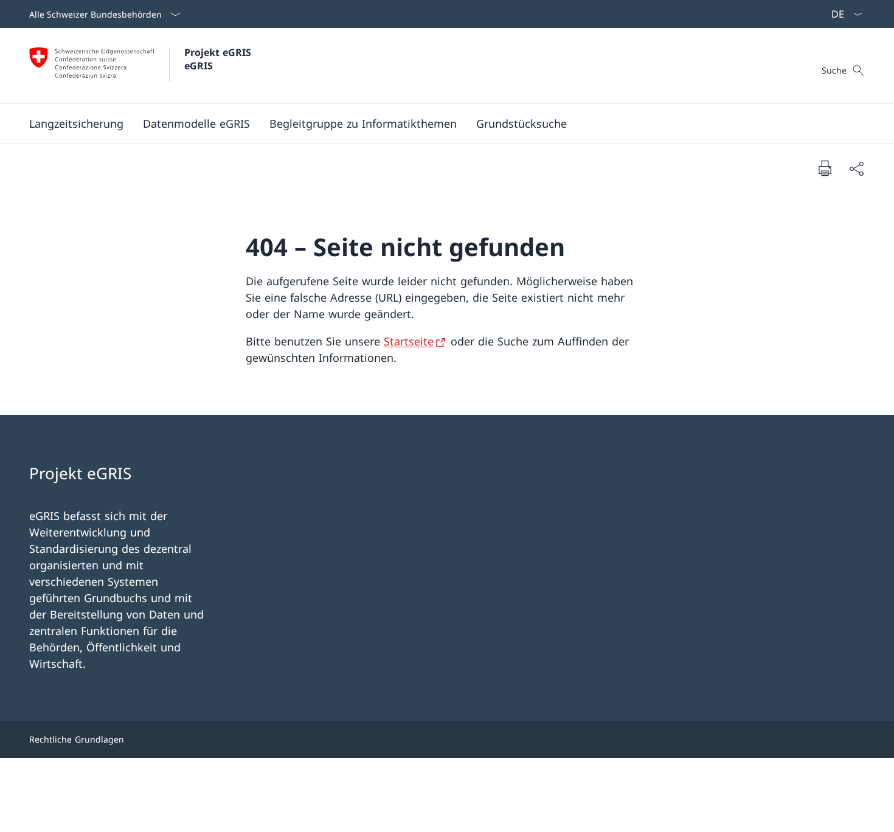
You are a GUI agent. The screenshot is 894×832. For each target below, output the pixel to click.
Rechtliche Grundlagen (76, 739)
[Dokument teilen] (856, 168)
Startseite (409, 341)
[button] (76, 123)
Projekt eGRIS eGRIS (219, 59)
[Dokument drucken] (824, 167)
